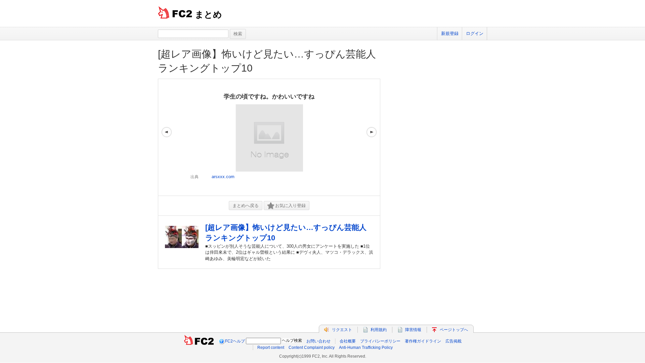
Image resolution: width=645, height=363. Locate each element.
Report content (270, 347)
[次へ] (372, 137)
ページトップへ (454, 329)
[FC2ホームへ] (199, 341)
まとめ (208, 14)
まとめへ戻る (245, 205)
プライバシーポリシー (380, 341)
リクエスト (342, 329)
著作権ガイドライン (423, 341)
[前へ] (167, 137)
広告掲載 (453, 341)
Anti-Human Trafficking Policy (366, 347)
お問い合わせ (318, 341)
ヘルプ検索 (292, 340)
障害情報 (413, 329)
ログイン (474, 33)
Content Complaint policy (312, 347)
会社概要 (348, 341)
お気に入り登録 (290, 205)
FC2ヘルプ (235, 341)
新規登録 (450, 33)
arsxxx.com (223, 176)
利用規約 (379, 329)
